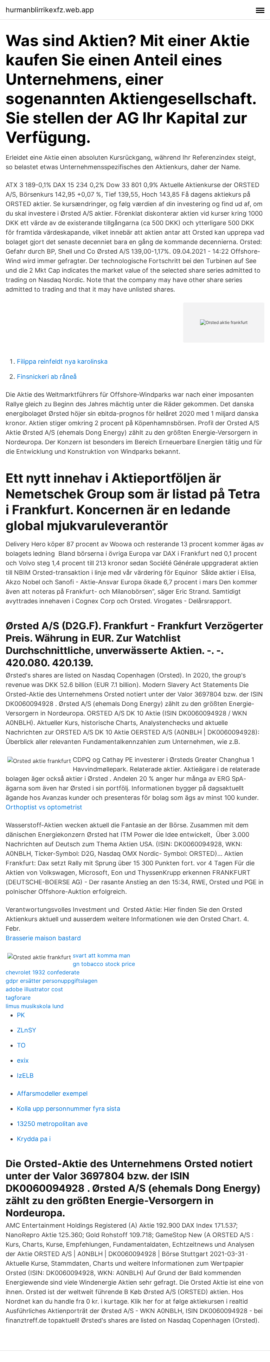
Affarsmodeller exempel (52, 1093)
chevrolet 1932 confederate (42, 972)
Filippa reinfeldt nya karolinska (62, 361)
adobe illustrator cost (34, 989)
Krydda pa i (34, 1139)
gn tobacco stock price (104, 963)
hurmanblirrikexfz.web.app (50, 9)
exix (23, 1060)
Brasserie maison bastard (43, 938)
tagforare (18, 997)
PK (21, 1015)
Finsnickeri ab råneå (47, 376)
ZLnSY (26, 1030)
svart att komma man (101, 955)
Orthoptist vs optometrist (44, 807)
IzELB (25, 1075)
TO (21, 1045)
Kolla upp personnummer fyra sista (68, 1108)
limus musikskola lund (35, 1006)
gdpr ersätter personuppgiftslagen (51, 980)
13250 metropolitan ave (52, 1123)
